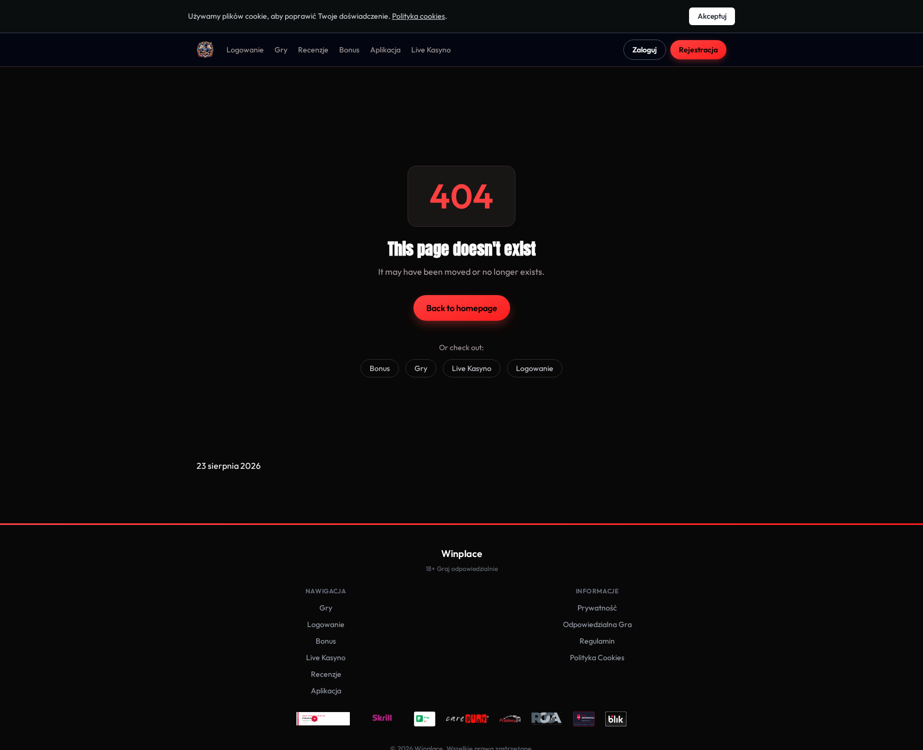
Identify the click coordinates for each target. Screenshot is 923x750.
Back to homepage (461, 308)
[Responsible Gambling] (584, 719)
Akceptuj (712, 16)
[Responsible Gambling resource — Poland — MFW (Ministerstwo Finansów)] (323, 719)
